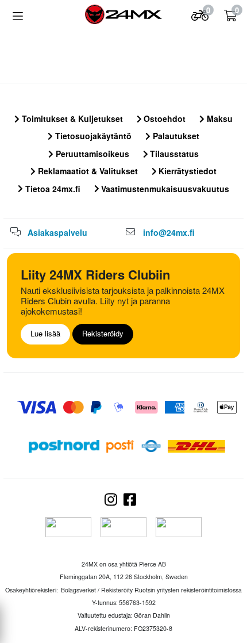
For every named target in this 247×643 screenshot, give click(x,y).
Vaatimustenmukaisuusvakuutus (164, 188)
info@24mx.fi (169, 232)
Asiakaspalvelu (57, 232)
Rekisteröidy (103, 333)
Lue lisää (45, 333)
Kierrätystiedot (186, 171)
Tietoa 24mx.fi (51, 188)
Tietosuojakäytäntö (92, 135)
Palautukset (174, 135)
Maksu (218, 118)
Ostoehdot (163, 118)
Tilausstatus (173, 153)
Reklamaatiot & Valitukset (87, 171)
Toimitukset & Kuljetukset (71, 118)
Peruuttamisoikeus (91, 153)
